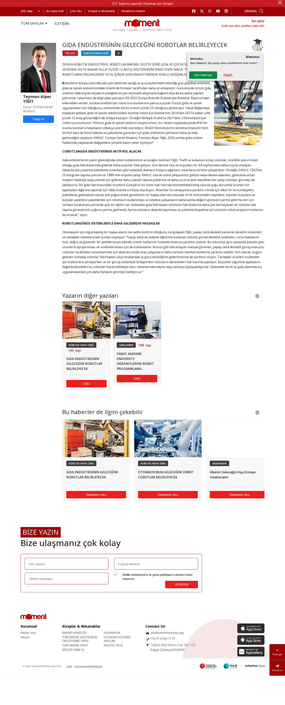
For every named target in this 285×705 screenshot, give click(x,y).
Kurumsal (29, 626)
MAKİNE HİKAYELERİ (74, 633)
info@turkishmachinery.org (166, 633)
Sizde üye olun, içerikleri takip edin (242, 26)
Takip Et (38, 119)
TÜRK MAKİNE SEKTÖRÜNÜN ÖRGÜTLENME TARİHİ (79, 639)
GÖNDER (181, 584)
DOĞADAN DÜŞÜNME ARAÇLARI (117, 639)
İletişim (25, 637)
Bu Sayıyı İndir (55, 11)
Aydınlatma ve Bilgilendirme (88, 666)
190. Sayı (74, 350)
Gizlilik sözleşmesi (134, 575)
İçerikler (134, 30)
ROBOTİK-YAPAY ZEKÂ (157, 30)
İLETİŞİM (61, 23)
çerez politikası (161, 575)
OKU (86, 384)
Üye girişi (257, 21)
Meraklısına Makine (133, 11)
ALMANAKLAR (112, 633)
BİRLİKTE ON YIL (113, 645)
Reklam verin (28, 633)
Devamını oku (96, 495)
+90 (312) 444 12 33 (162, 638)
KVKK (69, 666)
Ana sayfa (119, 30)
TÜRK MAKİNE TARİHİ (75, 645)
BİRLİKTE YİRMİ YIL (73, 650)
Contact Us (155, 626)
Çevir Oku (76, 11)
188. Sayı (144, 345)
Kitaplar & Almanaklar (101, 11)
